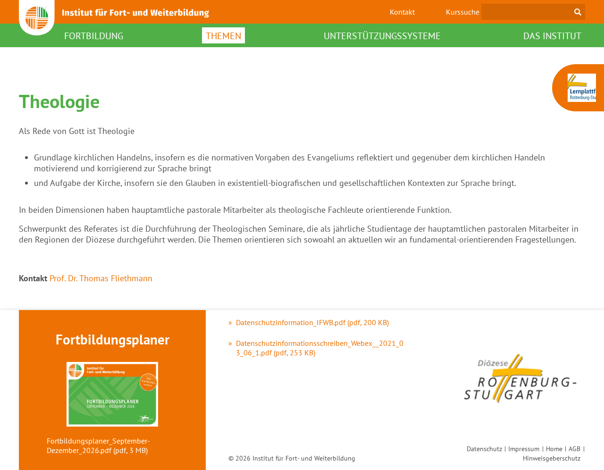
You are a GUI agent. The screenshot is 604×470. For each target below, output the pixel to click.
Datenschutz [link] (484, 448)
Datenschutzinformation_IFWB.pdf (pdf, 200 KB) (312, 322)
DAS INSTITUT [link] (552, 36)
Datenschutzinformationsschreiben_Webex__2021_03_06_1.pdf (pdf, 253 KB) (319, 347)
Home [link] (554, 448)
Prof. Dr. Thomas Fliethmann (101, 278)
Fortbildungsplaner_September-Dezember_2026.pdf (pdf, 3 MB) (98, 445)
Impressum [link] (523, 448)
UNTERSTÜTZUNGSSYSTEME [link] (382, 36)
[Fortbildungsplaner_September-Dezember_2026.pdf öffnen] (112, 395)
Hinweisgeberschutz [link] (551, 457)
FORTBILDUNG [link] (93, 36)
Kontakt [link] (402, 12)
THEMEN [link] (223, 36)
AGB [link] (574, 448)
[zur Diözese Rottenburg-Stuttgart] (519, 412)
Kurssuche (462, 12)
